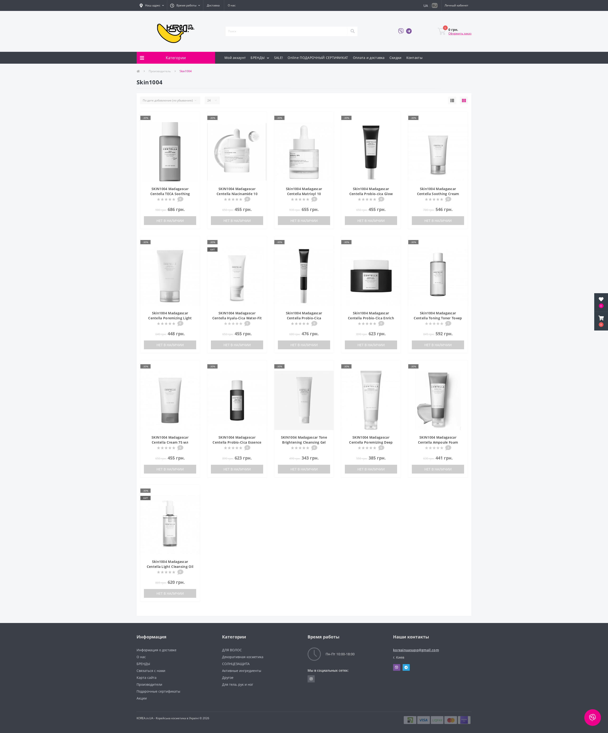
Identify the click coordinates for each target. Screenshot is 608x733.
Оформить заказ (459, 33)
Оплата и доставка (369, 57)
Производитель (160, 71)
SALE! (278, 57)
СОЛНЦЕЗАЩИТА (236, 663)
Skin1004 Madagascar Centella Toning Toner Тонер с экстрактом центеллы (438, 318)
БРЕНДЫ (258, 57)
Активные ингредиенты (241, 670)
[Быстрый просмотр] (193, 125)
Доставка (213, 5)
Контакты (414, 57)
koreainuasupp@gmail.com (416, 650)
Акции (142, 698)
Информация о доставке (156, 650)
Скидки (396, 57)
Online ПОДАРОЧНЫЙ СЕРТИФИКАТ (318, 57)
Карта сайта (147, 677)
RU (434, 5)
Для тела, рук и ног (237, 684)
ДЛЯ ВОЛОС (232, 650)
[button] (152, 5)
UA (425, 5)
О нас (232, 5)
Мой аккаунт (235, 57)
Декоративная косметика (242, 657)
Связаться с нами (151, 670)
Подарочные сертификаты (158, 691)
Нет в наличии (170, 220)
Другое (227, 677)
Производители (149, 684)
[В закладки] (193, 118)
